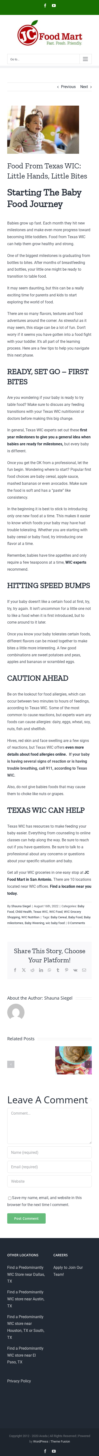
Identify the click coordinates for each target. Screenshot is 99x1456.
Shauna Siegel (21, 906)
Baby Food (75, 917)
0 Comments (76, 923)
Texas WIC (40, 911)
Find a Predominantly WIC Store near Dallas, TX (26, 1274)
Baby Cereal (59, 917)
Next (84, 86)
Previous (68, 86)
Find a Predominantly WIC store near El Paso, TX (25, 1355)
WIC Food (55, 911)
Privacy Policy (19, 1381)
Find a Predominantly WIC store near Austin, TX (25, 1299)
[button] (10, 1064)
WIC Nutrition (30, 917)
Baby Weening (34, 923)
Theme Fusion (60, 1441)
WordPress (40, 1441)
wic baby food (55, 923)
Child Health (23, 911)
